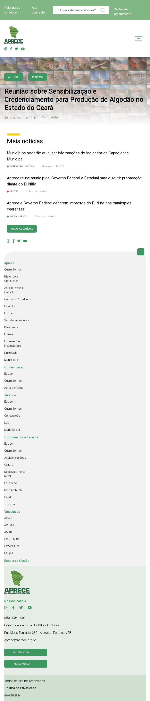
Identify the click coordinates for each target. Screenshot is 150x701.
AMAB (8, 532)
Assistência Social (15, 457)
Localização (21, 652)
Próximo (37, 77)
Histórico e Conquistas (11, 278)
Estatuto (9, 306)
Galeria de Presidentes (17, 299)
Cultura (8, 464)
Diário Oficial (12, 429)
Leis (6, 422)
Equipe (8, 313)
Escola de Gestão (16, 561)
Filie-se (8, 334)
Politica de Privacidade (20, 688)
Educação (10, 483)
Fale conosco (21, 664)
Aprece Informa (13, 387)
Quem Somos (13, 269)
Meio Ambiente (13, 490)
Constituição (12, 415)
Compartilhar (51, 117)
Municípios (11, 359)
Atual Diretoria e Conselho (13, 290)
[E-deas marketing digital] (12, 695)
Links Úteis (10, 352)
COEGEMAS (11, 539)
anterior (14, 77)
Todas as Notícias (22, 228)
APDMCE (9, 525)
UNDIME (9, 553)
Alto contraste (38, 10)
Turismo (9, 504)
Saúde (8, 497)
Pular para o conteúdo (12, 10)
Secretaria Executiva (16, 320)
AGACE (8, 518)
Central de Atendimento (122, 11)
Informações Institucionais (12, 343)
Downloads (11, 327)
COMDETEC (11, 546)
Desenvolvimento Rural (15, 474)
